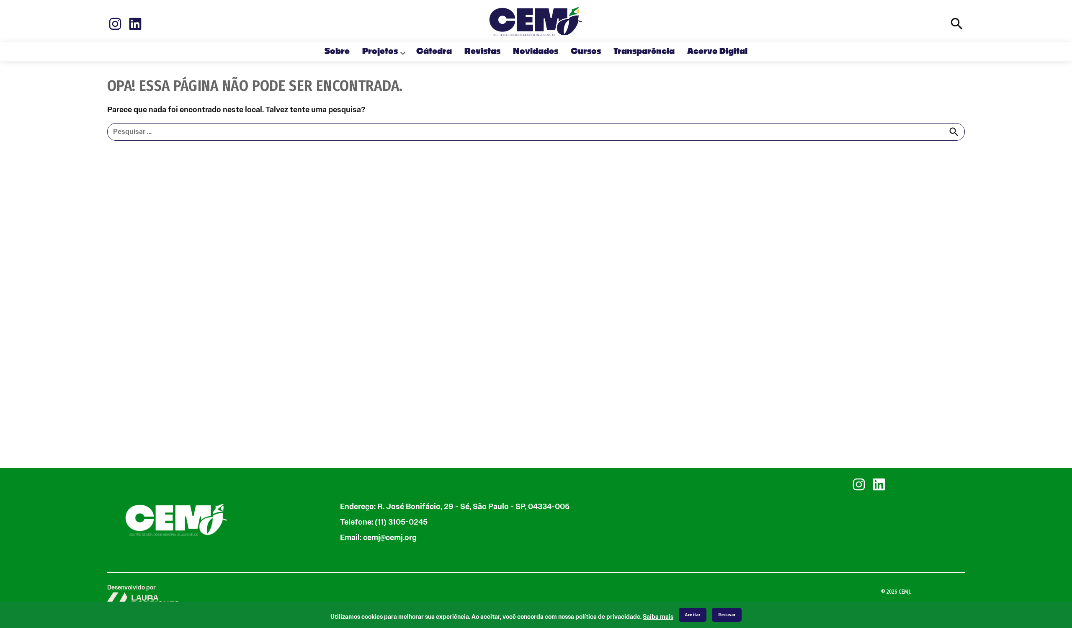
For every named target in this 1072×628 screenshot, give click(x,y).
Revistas (482, 51)
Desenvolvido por (131, 588)
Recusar (726, 615)
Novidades (535, 51)
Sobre (337, 51)
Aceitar (692, 615)
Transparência (644, 51)
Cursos (586, 51)
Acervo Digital (717, 51)
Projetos (380, 51)
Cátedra (434, 51)
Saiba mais (658, 617)
